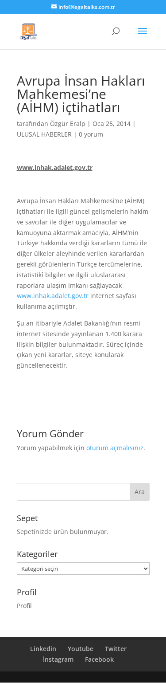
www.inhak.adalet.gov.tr (53, 295)
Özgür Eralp (67, 123)
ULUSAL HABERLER (44, 134)
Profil (24, 605)
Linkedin (43, 648)
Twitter (116, 648)
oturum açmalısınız (114, 448)
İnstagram (58, 659)
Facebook (99, 659)
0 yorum (91, 134)
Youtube (80, 648)
